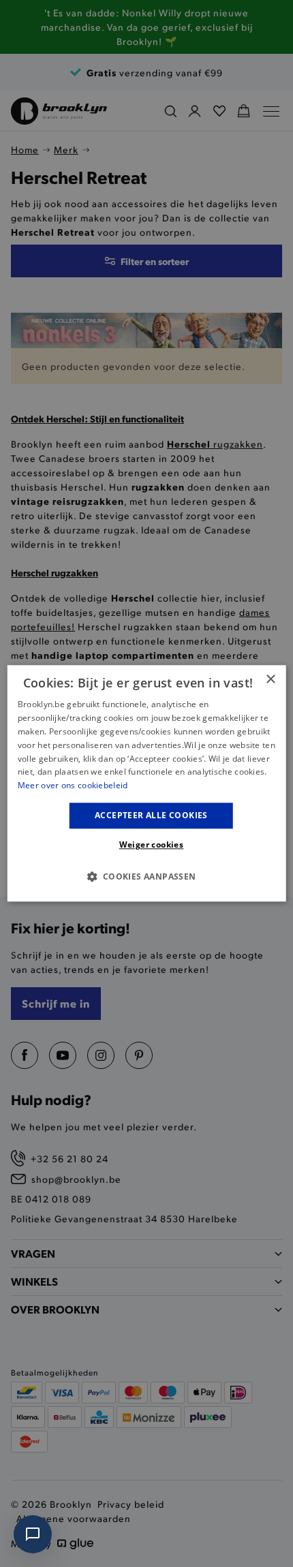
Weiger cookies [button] (151, 845)
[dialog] (146, 783)
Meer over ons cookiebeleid (73, 785)
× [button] (270, 679)
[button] (146, 877)
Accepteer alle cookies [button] (151, 815)
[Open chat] (33, 1534)
